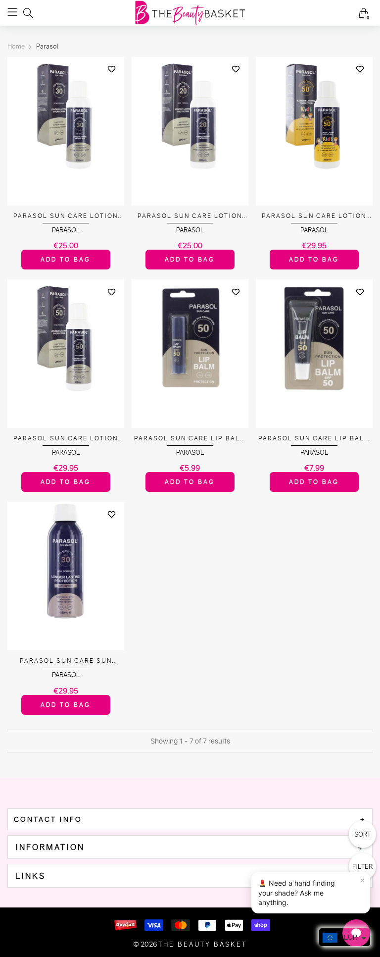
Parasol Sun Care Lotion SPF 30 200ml (65, 216)
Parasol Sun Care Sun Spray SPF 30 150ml (66, 661)
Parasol (66, 230)
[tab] (190, 819)
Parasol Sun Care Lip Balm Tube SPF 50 (314, 438)
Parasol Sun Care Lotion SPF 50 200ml (65, 438)
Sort (362, 834)
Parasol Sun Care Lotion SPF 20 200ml (190, 216)
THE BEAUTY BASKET (202, 944)
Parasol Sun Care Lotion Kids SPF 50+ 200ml (314, 216)
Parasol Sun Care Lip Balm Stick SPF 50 (190, 438)
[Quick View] (111, 86)
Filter (362, 866)
